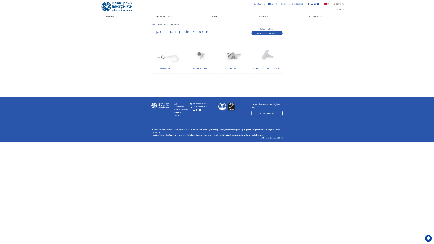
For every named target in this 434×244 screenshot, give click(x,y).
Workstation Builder (317, 16)
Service (214, 16)
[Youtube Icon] (318, 3)
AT (328, 4)
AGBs (175, 104)
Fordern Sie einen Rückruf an (266, 33)
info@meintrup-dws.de (278, 4)
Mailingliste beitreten (267, 113)
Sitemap (176, 115)
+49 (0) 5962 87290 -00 (297, 4)
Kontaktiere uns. (259, 4)
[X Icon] (315, 3)
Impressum (177, 112)
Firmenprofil (263, 16)
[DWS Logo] (119, 7)
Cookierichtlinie (179, 107)
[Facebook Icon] (309, 3)
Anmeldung (337, 4)
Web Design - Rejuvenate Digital (272, 138)
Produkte (110, 16)
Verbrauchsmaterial (163, 16)
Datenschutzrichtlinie (181, 110)
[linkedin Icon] (312, 3)
